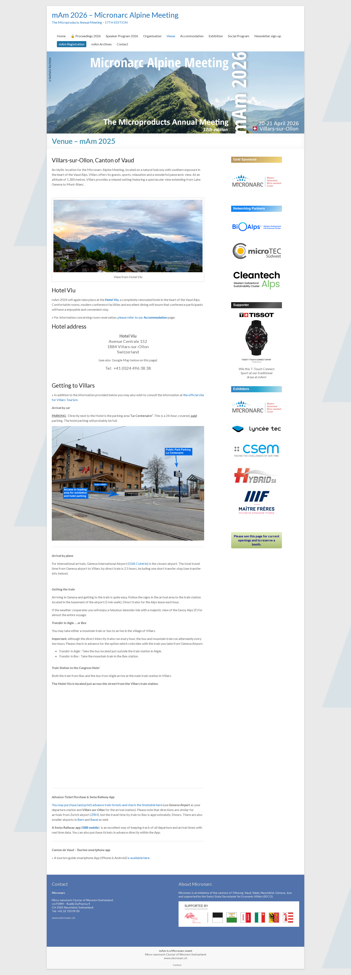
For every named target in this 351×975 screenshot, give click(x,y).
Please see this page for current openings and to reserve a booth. (256, 540)
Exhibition (216, 36)
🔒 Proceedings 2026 (86, 36)
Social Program (238, 36)
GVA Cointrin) (138, 563)
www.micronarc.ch (63, 917)
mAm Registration (71, 44)
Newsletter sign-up (267, 36)
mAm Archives (101, 44)
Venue (171, 36)
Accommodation (192, 36)
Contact (122, 44)
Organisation (152, 36)
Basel (94, 819)
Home (61, 36)
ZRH (94, 815)
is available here (138, 858)
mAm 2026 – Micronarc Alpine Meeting (115, 14)
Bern (80, 819)
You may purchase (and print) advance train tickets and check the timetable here (107, 805)
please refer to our (142, 317)
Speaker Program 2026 (122, 36)
